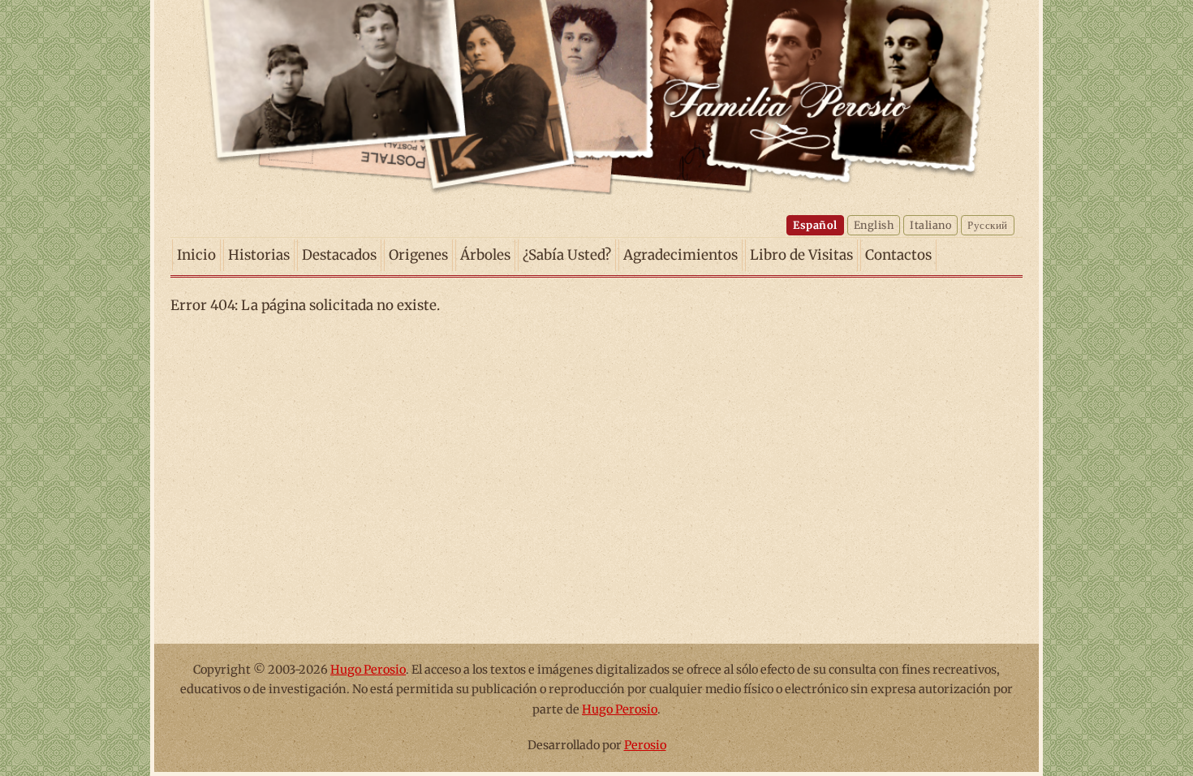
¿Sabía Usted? (567, 255)
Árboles (485, 255)
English (874, 224)
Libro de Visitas (801, 255)
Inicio (196, 255)
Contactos (898, 255)
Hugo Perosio (368, 669)
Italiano (930, 224)
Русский (987, 224)
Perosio (645, 745)
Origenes (418, 255)
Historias (259, 255)
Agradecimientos (680, 255)
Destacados (339, 255)
